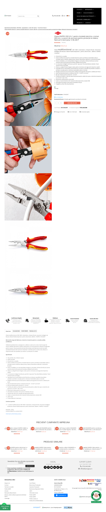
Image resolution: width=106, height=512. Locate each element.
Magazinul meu (10, 480)
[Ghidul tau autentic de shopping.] (36, 507)
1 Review (63, 42)
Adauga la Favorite (60, 112)
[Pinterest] (48, 467)
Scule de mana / (42, 28)
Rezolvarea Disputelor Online (36, 489)
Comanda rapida (85, 112)
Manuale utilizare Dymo (10, 493)
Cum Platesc (32, 483)
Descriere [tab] (8, 331)
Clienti (31, 480)
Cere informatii (73, 112)
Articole (6, 491)
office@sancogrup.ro (86, 469)
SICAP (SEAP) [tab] (24, 331)
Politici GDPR (8, 489)
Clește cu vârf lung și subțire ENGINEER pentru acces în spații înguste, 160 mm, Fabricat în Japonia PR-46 (65, 428)
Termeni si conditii (9, 487)
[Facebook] (45, 467)
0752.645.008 (86, 466)
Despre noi (7, 483)
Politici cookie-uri (33, 498)
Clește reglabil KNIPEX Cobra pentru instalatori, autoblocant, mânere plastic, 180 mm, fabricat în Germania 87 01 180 (89, 448)
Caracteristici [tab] (16, 331)
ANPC (30, 491)
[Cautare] (38, 16)
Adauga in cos (72, 103)
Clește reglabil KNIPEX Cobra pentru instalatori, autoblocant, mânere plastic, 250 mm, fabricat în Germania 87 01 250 (41, 448)
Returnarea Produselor (35, 485)
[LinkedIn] (54, 467)
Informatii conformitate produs (13, 414)
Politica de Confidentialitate (36, 500)
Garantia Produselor (34, 487)
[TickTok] (57, 467)
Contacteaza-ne (62, 495)
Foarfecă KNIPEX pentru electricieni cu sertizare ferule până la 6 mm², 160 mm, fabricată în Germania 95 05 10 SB (17, 448)
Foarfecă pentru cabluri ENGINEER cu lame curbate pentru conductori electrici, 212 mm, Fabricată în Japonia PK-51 (65, 448)
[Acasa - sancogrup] (10, 16)
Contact (88, 23)
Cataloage (7, 498)
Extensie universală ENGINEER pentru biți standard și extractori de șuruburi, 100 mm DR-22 (41, 428)
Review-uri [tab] (33, 331)
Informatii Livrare (33, 493)
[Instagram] (60, 467)
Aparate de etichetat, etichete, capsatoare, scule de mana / (21, 28)
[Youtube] (51, 467)
